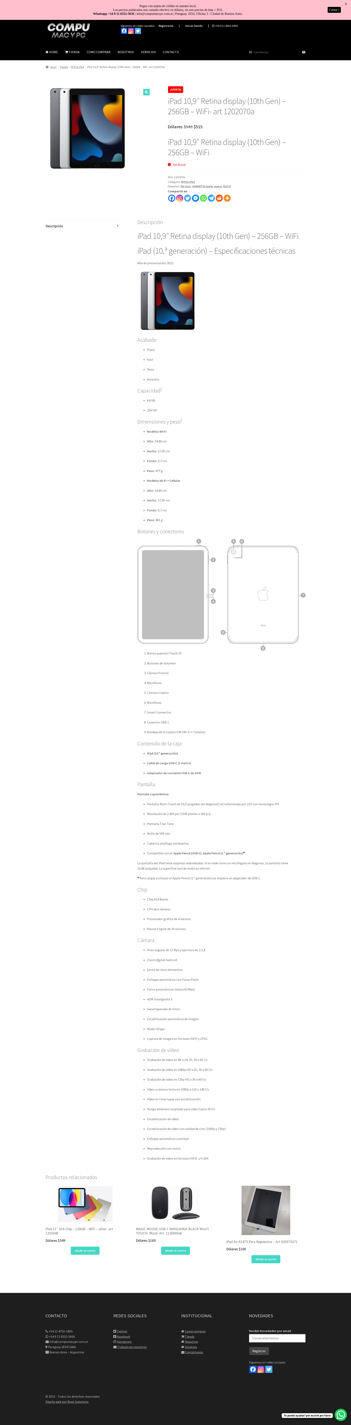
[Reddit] (219, 198)
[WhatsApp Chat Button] (341, 1415)
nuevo (218, 186)
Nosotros (191, 1342)
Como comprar (195, 1331)
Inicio (53, 67)
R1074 (227, 186)
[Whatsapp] (203, 198)
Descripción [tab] (54, 226)
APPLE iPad (77, 67)
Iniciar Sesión (194, 26)
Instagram (124, 1342)
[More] (227, 198)
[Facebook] (124, 31)
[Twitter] (138, 31)
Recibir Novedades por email (270, 1331)
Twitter (122, 1331)
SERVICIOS (148, 52)
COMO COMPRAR (98, 52)
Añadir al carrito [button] (85, 1251)
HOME (53, 52)
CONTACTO (171, 52)
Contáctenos (194, 1352)
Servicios (191, 1347)
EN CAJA (186, 186)
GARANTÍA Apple (202, 186)
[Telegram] (211, 198)
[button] (146, 92)
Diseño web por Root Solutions (67, 1402)
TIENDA (74, 52)
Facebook (123, 1336)
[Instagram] (131, 31)
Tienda (64, 67)
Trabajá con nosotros (132, 1347)
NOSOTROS (126, 52)
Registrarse (166, 26)
